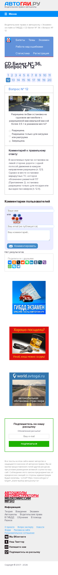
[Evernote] (27, 262)
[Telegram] (18, 266)
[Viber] (44, 262)
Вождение (21, 511)
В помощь (36, 517)
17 (33, 80)
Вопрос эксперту (25, 527)
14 (18, 80)
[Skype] (14, 266)
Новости (40, 527)
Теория (9, 511)
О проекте (10, 527)
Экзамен (44, 40)
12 (8, 80)
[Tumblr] (36, 262)
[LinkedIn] (31, 262)
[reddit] (23, 262)
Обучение (22, 517)
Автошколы (16, 493)
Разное (8, 520)
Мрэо (10, 501)
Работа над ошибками (29, 46)
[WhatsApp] (10, 266)
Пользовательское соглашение (19, 533)
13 (13, 80)
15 (23, 80)
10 (44, 75)
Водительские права (31, 514)
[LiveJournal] (40, 262)
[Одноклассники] (14, 262)
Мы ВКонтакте (17, 536)
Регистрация (41, 53)
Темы (31, 40)
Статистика (23, 53)
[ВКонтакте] (10, 262)
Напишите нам (17, 547)
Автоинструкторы (22, 496)
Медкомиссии (18, 498)
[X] (18, 262)
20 (49, 80)
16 (28, 80)
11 (49, 75)
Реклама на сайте (22, 530)
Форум (8, 530)
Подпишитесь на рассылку (24, 552)
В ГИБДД (9, 517)
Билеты (20, 40)
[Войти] (17, 218)
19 (43, 80)
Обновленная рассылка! (29, 431)
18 (38, 80)
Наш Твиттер (16, 541)
